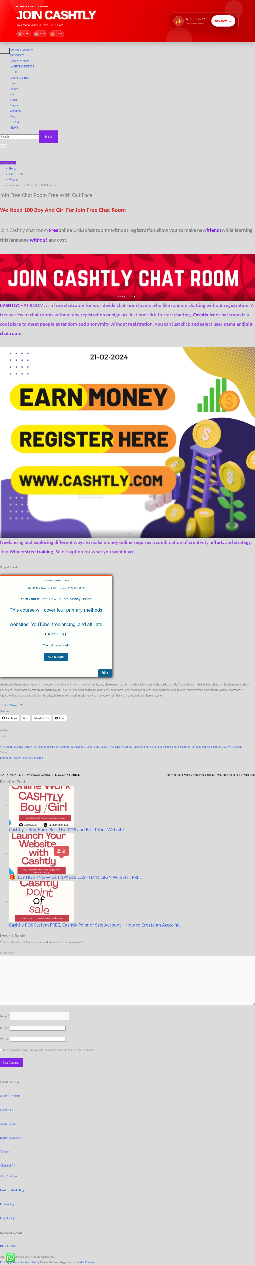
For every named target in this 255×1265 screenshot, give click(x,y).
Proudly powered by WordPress (19, 1262)
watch (13, 99)
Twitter (16, 757)
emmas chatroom (212, 746)
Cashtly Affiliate (19, 60)
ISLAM (14, 122)
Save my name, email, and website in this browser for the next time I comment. (49, 1050)
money (14, 88)
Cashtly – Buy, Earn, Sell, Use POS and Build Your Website (66, 830)
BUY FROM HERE (12, 1245)
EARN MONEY (10, 1137)
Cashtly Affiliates (10, 1095)
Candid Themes (84, 1262)
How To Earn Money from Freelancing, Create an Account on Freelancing (211, 774)
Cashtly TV (7, 1109)
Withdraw (15, 111)
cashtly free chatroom (36, 746)
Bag (12, 116)
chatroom (126, 746)
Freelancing (7, 1204)
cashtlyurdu (92, 746)
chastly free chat (110, 746)
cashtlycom (77, 746)
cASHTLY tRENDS (22, 66)
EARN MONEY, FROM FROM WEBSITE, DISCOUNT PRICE (40, 774)
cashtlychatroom (59, 746)
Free (53, 230)
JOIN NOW (223, 21)
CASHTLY (9, 305)
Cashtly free (205, 315)
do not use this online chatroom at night (177, 746)
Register (14, 105)
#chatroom (6, 746)
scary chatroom (233, 746)
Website (4, 1039)
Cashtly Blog (7, 1123)
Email (4, 1028)
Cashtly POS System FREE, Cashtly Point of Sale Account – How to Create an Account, (94, 925)
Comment (7, 953)
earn (12, 83)
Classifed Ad (7, 1165)
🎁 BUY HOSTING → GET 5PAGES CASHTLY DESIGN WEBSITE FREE (75, 877)
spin (12, 94)
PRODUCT (17, 55)
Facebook (6, 757)
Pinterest (26, 757)
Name (4, 1016)
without (38, 240)
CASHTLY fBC (19, 77)
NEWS (14, 127)
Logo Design (7, 1218)
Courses (5, 1151)
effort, (218, 542)
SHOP (14, 72)
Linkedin (37, 757)
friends (214, 230)
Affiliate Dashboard (21, 49)
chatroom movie (143, 746)
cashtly (127, 533)
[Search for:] (19, 136)
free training (40, 552)
